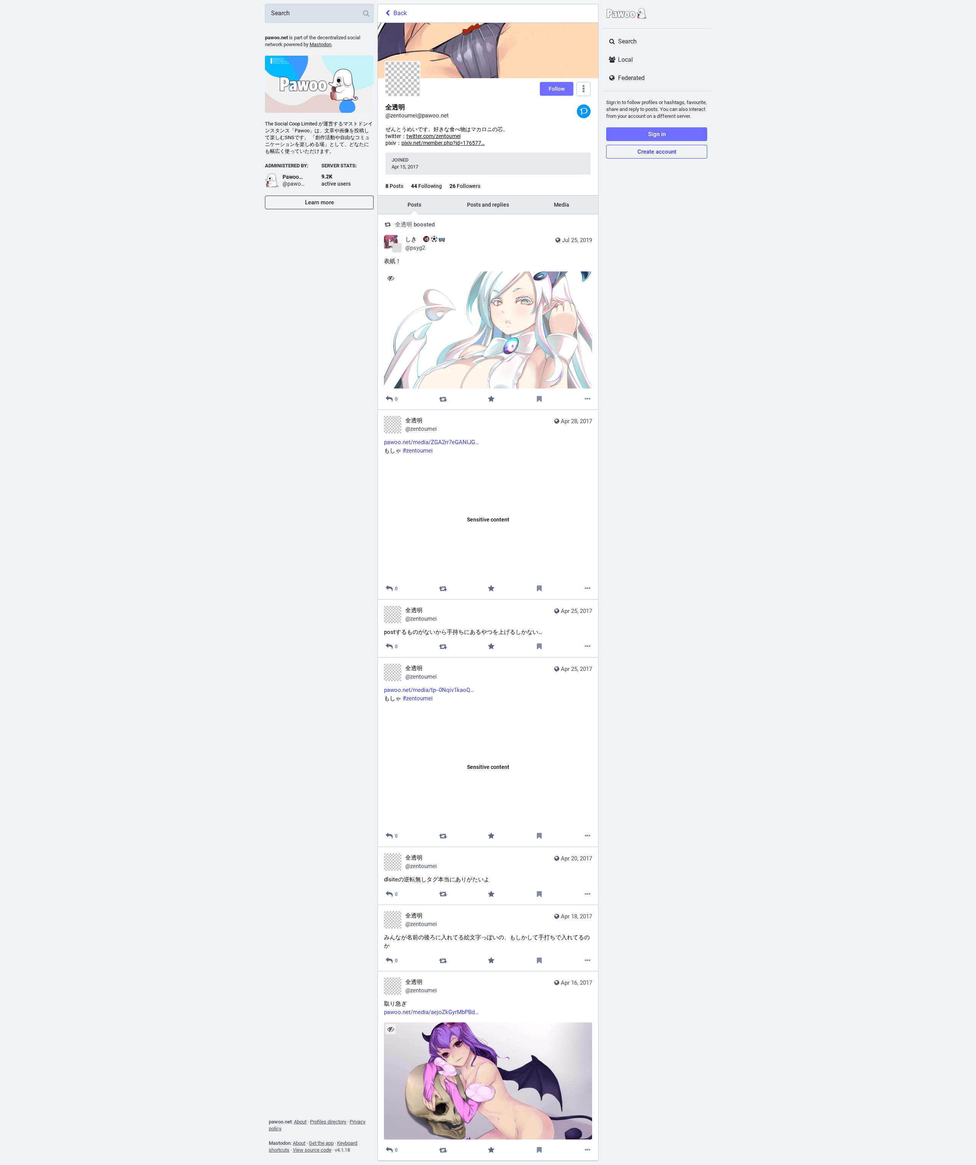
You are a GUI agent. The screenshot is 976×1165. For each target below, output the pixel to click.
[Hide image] (390, 278)
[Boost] (442, 399)
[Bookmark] (539, 399)
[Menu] (583, 89)
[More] (587, 399)
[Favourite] (491, 399)
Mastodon (320, 44)
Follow (557, 89)
